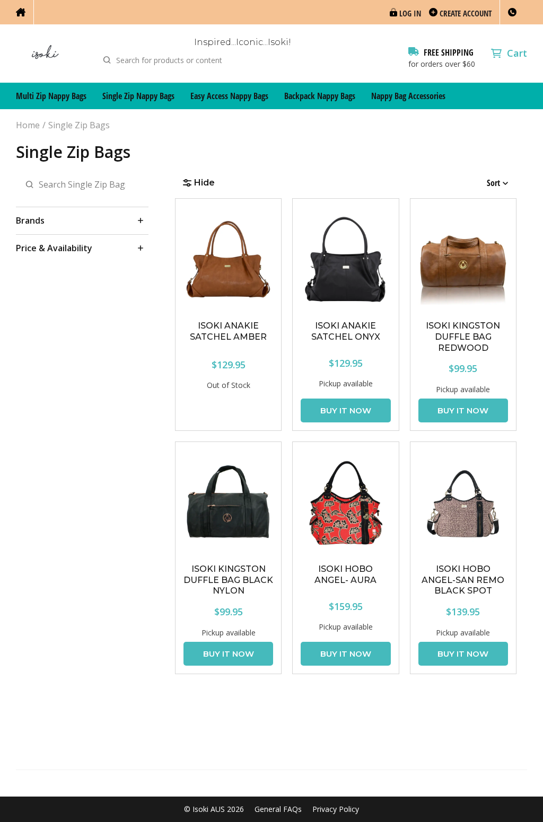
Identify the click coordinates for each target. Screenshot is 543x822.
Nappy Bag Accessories (408, 96)
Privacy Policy (335, 809)
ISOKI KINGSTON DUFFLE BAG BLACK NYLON (228, 580)
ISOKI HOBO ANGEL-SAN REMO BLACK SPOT (463, 580)
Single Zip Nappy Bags (138, 96)
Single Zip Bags (79, 125)
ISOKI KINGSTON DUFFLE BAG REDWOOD (463, 337)
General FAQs (278, 809)
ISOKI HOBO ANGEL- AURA (345, 574)
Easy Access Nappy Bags (229, 96)
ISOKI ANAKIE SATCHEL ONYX (345, 331)
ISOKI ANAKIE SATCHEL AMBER (228, 331)
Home (28, 125)
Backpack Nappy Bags (319, 96)
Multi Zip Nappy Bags (51, 96)
